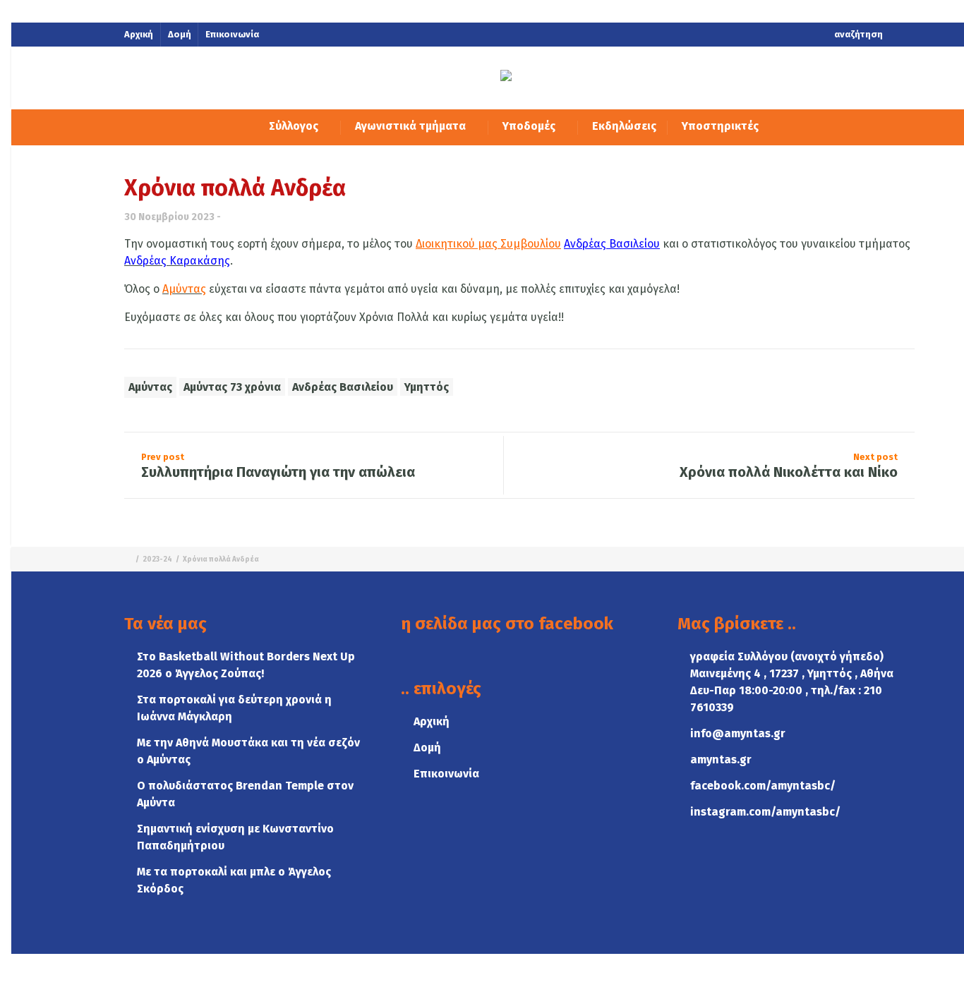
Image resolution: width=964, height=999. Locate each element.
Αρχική (138, 34)
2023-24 (157, 559)
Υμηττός (426, 387)
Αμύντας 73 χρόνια (232, 387)
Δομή (179, 34)
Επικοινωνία (232, 34)
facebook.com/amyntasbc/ (763, 785)
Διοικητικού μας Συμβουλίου (488, 243)
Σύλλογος (295, 126)
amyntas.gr (721, 759)
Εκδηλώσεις (624, 126)
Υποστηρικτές (720, 126)
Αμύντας (150, 387)
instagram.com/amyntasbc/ (765, 811)
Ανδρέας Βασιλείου (612, 243)
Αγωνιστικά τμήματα (412, 126)
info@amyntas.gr (737, 733)
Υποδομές (530, 126)
